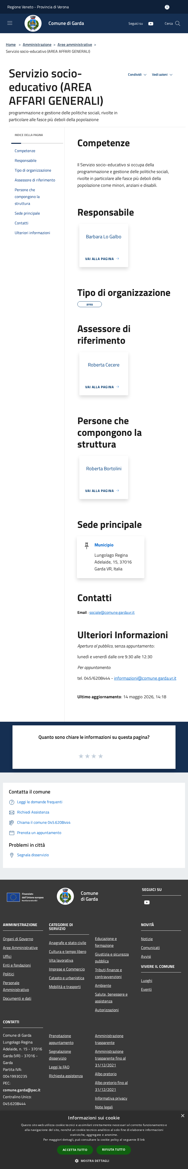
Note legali (104, 1107)
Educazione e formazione (106, 942)
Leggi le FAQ (59, 1067)
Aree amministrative (75, 44)
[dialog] (94, 1140)
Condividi (135, 74)
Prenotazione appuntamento (61, 1039)
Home (11, 44)
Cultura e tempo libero (67, 951)
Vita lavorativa (61, 960)
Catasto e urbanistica (66, 978)
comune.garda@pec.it (21, 1090)
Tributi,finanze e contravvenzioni (108, 973)
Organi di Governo (18, 939)
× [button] (182, 1116)
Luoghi (146, 980)
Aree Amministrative (20, 947)
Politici (8, 974)
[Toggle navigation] (10, 23)
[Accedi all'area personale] (167, 7)
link (142, 1140)
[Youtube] (149, 23)
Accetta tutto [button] (75, 1150)
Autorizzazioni (107, 1010)
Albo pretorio (106, 1074)
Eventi (146, 989)
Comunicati (150, 947)
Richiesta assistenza (66, 1076)
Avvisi (146, 956)
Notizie (147, 939)
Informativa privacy (111, 1098)
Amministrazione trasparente (109, 1039)
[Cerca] (178, 23)
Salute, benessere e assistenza (111, 997)
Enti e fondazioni (17, 965)
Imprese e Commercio (67, 969)
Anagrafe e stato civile (67, 943)
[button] (94, 1160)
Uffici (7, 956)
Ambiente (103, 985)
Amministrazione (37, 44)
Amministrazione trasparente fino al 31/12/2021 (110, 1058)
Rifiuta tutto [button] (113, 1150)
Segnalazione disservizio (60, 1054)
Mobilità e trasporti (65, 987)
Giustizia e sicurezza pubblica (112, 957)
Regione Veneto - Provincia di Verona (38, 7)
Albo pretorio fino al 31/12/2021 (111, 1086)
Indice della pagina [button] (29, 135)
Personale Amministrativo (16, 986)
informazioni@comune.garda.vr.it (145, 678)
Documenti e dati (17, 998)
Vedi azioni (160, 74)
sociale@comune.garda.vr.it (112, 612)
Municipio (104, 545)
